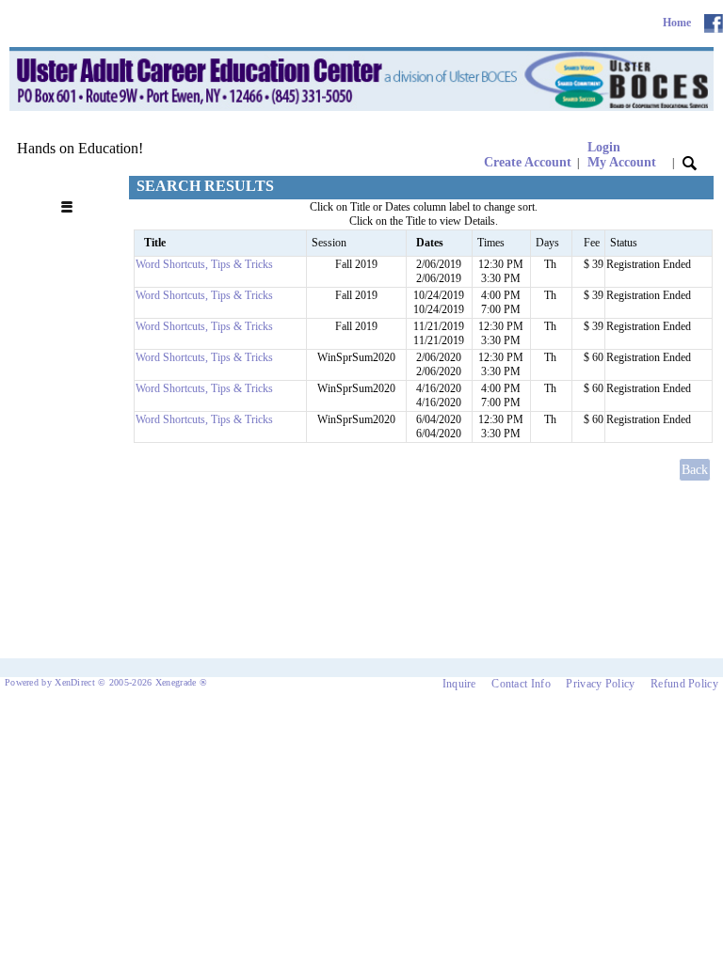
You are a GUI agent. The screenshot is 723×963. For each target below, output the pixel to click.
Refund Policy (684, 683)
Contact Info (521, 683)
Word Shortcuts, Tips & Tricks (204, 264)
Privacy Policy (600, 683)
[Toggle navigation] (71, 186)
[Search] (690, 162)
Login (621, 154)
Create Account (527, 162)
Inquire (459, 683)
